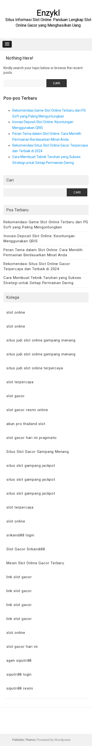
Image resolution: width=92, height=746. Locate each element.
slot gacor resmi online (27, 410)
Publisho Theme (23, 740)
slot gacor (15, 396)
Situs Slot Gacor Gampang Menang (37, 451)
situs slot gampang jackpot (30, 465)
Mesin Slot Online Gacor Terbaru (35, 563)
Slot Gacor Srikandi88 (25, 549)
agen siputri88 (19, 660)
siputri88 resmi (19, 688)
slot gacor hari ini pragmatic (31, 438)
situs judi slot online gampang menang (41, 340)
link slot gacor (19, 577)
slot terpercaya (20, 382)
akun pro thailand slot (25, 424)
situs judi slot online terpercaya (34, 368)
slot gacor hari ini (22, 646)
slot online (15, 312)
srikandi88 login (20, 535)
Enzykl (48, 13)
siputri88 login (19, 674)
